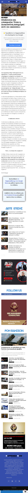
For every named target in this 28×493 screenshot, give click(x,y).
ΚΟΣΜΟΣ (10, 367)
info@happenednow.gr (17, 477)
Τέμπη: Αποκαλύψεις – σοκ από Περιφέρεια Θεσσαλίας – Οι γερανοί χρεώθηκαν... (17, 372)
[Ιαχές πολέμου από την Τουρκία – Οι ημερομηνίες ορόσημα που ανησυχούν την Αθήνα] (4, 233)
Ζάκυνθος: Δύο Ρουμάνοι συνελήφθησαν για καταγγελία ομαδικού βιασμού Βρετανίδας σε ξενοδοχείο (17, 408)
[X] (15, 481)
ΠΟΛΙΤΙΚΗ (5, 17)
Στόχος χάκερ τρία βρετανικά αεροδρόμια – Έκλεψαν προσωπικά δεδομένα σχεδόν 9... (17, 400)
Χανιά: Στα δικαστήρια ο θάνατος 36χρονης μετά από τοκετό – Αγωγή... (17, 393)
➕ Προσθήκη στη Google (14, 45)
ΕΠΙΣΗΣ (17, 208)
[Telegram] (12, 481)
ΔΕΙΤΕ (9, 208)
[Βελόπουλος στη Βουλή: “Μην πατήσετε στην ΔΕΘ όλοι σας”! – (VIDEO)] (4, 227)
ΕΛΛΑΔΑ (10, 389)
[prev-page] (2, 255)
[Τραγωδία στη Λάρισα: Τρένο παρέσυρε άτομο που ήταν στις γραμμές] (4, 387)
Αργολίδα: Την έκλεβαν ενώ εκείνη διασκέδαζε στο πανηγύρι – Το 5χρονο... (17, 379)
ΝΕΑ (2, 17)
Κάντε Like (24, 294)
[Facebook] (8, 481)
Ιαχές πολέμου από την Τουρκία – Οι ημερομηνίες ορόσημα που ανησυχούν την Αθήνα (16, 233)
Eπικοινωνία (14, 487)
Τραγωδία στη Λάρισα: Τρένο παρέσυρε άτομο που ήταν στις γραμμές (16, 386)
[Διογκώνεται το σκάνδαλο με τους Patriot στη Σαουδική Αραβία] (4, 213)
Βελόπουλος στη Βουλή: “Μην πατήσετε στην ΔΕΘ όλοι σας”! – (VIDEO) (16, 227)
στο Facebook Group (10, 195)
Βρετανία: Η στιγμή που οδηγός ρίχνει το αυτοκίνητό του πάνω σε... (18, 365)
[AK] (14, 324)
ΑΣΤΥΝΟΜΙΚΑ (11, 362)
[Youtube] (19, 481)
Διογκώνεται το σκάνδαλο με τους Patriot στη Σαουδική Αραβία (13, 348)
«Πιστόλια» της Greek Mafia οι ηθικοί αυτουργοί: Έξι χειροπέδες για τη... (17, 359)
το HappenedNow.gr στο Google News (14, 181)
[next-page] (4, 255)
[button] (2, 2)
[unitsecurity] (14, 284)
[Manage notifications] (25, 490)
